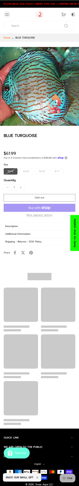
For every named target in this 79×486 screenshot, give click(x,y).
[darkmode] (72, 14)
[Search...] (66, 25)
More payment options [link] (39, 215)
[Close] (37, 477)
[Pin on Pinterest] (31, 253)
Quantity (10, 180)
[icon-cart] (64, 14)
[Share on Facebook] (15, 253)
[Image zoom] (39, 86)
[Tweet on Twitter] (23, 253)
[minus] (7, 187)
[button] (39, 198)
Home (7, 37)
